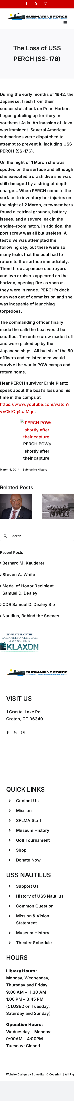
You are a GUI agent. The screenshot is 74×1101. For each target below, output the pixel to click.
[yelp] (15, 732)
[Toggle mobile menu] (66, 22)
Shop (21, 850)
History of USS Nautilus (40, 896)
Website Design (16, 1074)
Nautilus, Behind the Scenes (30, 615)
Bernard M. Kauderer (23, 563)
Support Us (27, 886)
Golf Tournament (33, 840)
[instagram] (22, 732)
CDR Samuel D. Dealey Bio (28, 604)
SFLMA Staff (28, 820)
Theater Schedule (34, 942)
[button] (3, 506)
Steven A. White (18, 574)
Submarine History (35, 469)
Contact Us (27, 800)
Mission (24, 810)
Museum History (32, 830)
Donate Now (28, 860)
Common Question (35, 906)
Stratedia (38, 1074)
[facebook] (7, 732)
